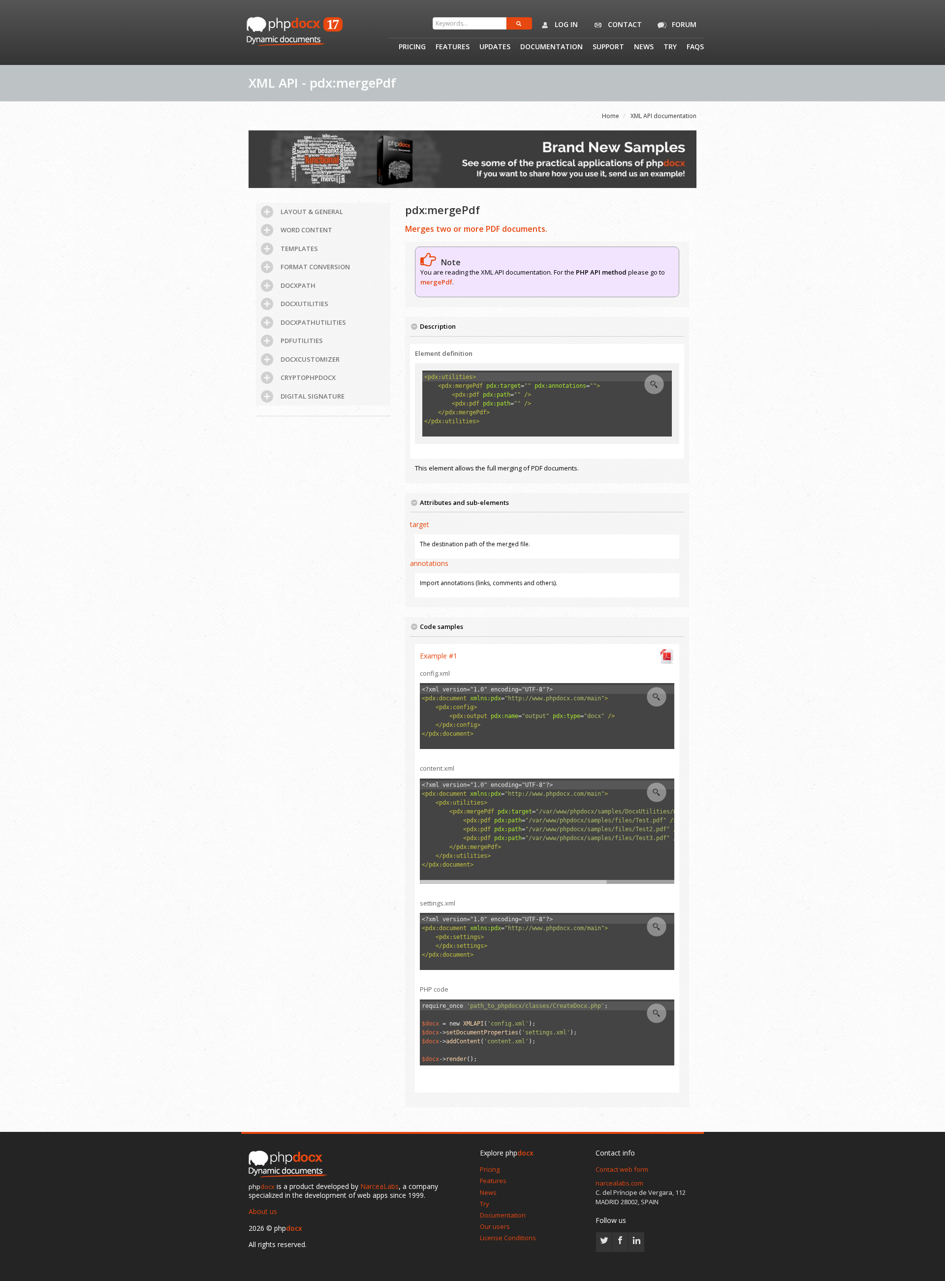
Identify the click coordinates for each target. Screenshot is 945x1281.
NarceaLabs (379, 1186)
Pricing (412, 47)
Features (453, 47)
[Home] (290, 1164)
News (644, 47)
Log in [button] (565, 24)
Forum (683, 24)
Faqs (695, 47)
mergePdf (436, 282)
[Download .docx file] (667, 655)
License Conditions (508, 1237)
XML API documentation (663, 116)
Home (610, 116)
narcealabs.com (619, 1183)
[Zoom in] (654, 384)
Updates (494, 47)
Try (670, 47)
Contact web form (622, 1169)
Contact (624, 24)
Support (608, 47)
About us (263, 1211)
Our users (495, 1226)
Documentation (551, 47)
